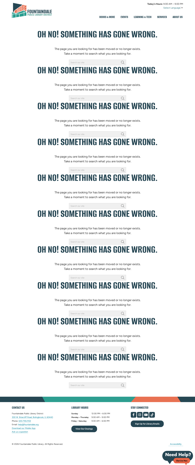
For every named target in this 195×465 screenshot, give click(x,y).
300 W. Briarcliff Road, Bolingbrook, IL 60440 (32, 417)
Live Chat (177, 458)
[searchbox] (97, 62)
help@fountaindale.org (28, 424)
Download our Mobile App (24, 428)
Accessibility (176, 444)
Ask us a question (20, 431)
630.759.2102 (25, 421)
